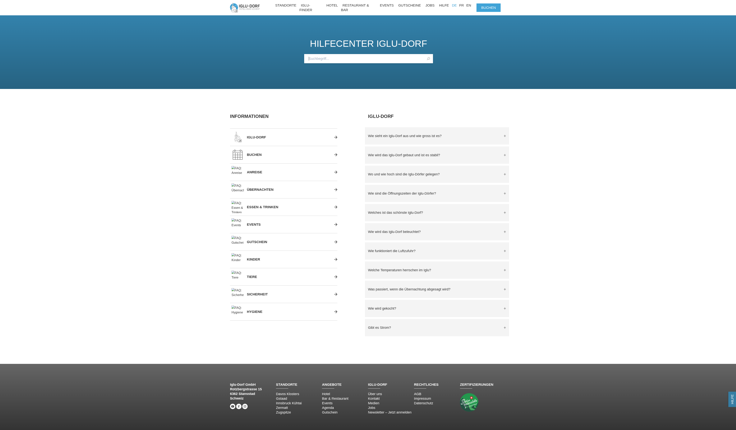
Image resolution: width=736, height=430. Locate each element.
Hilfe (444, 5)
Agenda (328, 408)
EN (468, 5)
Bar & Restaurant (335, 398)
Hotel (332, 5)
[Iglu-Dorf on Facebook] (239, 406)
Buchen (488, 8)
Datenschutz (423, 403)
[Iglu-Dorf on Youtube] (232, 406)
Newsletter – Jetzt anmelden (390, 412)
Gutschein (330, 412)
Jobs (430, 5)
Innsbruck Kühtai (289, 403)
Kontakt (374, 398)
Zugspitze (283, 412)
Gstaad (281, 398)
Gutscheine (409, 5)
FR (461, 5)
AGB (417, 394)
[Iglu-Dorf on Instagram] (245, 406)
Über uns (375, 394)
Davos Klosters (287, 394)
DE (454, 5)
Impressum (422, 398)
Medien (373, 403)
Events (387, 5)
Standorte (285, 5)
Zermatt (282, 408)
